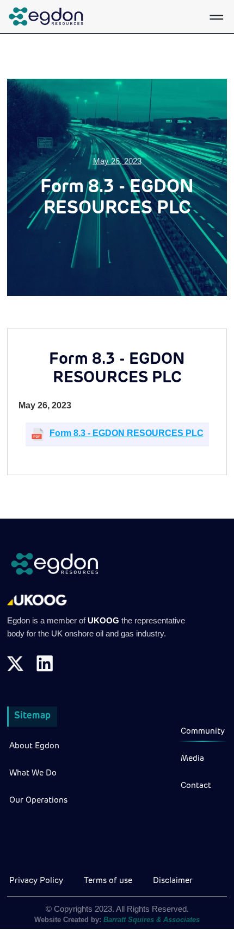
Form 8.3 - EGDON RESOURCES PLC (127, 433)
